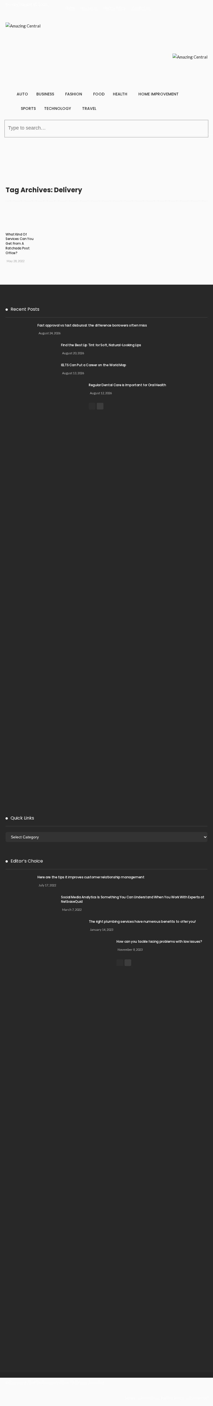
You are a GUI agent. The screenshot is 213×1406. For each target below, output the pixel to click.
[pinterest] (86, 1394)
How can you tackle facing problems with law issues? (159, 941)
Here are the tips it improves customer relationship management (90, 877)
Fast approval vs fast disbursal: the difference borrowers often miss (92, 325)
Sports (28, 108)
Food (99, 94)
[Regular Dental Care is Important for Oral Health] (75, 591)
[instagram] (95, 1394)
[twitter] (76, 1394)
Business (45, 94)
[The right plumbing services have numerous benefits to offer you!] (75, 1127)
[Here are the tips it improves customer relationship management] (19, 1083)
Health (120, 94)
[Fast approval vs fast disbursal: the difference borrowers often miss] (19, 531)
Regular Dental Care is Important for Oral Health (127, 385)
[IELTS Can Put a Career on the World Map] (47, 571)
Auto (22, 94)
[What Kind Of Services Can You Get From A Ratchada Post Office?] (22, 218)
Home (70, 8)
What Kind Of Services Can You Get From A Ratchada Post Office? (19, 243)
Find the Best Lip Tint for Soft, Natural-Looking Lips (101, 345)
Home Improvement (158, 94)
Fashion (73, 94)
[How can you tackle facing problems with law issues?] (102, 1147)
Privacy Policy (114, 8)
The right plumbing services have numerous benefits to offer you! (142, 921)
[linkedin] (104, 1394)
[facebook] (67, 1394)
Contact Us (141, 8)
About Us (89, 8)
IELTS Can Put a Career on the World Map (93, 365)
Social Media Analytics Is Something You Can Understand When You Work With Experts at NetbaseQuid (132, 899)
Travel (89, 108)
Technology (57, 108)
